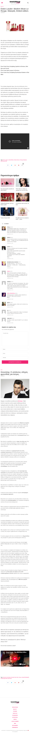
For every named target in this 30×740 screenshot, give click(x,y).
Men (1, 369)
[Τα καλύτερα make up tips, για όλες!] (22, 197)
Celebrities (15, 715)
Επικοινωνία (15, 727)
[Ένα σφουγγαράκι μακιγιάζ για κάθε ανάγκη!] (7, 182)
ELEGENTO (16, 731)
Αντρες (20, 677)
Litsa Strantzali (11, 293)
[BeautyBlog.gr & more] (15, 3)
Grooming (8, 677)
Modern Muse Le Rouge (18, 159)
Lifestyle (15, 713)
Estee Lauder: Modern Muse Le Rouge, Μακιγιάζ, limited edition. (15, 10)
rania (8, 271)
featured (4, 677)
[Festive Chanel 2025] (7, 211)
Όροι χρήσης (15, 707)
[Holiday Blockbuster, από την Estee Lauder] (7, 197)
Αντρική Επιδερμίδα (25, 677)
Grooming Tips (13, 677)
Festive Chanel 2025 (5, 217)
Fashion (15, 711)
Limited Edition (11, 159)
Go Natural (15, 717)
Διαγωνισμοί (15, 725)
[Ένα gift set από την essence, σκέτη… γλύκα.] (22, 211)
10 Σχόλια (6, 223)
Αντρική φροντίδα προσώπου (6, 678)
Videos (15, 719)
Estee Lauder (5, 159)
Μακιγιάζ (25, 159)
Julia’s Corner (15, 721)
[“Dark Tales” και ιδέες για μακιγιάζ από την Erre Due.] (22, 182)
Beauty (2, 6)
